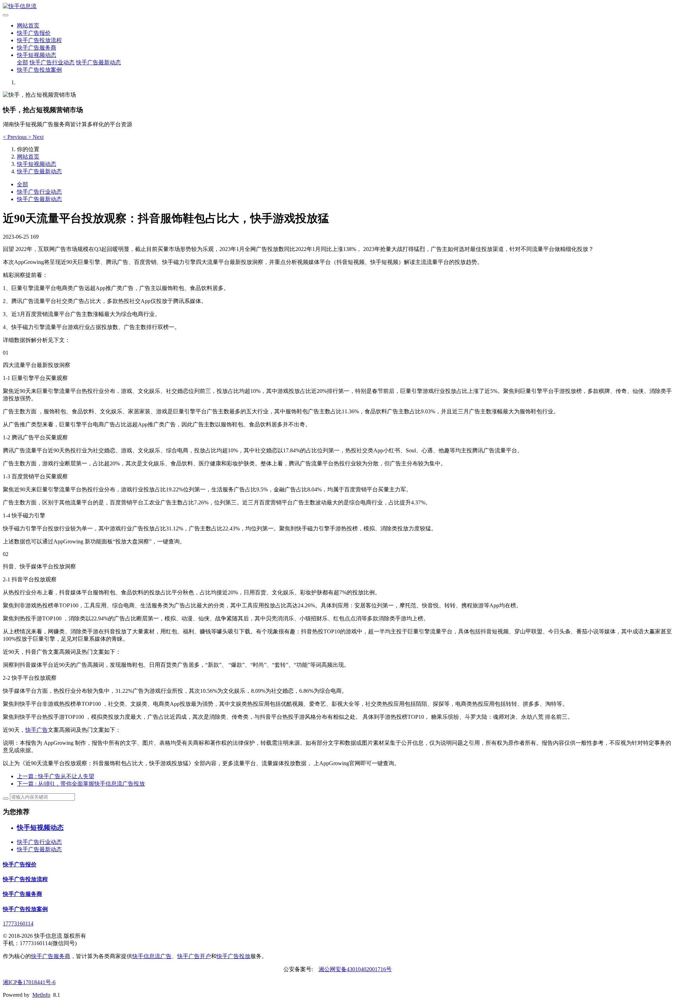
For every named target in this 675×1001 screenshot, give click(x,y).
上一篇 (55, 776)
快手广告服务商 (36, 48)
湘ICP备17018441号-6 (29, 982)
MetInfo (41, 995)
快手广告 (36, 730)
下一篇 (81, 784)
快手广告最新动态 (98, 62)
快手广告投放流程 (39, 40)
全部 (22, 62)
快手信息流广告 (152, 956)
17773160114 (18, 923)
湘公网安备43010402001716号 (355, 969)
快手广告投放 (233, 956)
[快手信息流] (337, 6)
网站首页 (28, 25)
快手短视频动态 (36, 55)
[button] (15, 137)
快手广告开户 (194, 956)
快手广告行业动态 (52, 62)
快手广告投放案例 (39, 70)
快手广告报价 (34, 33)
